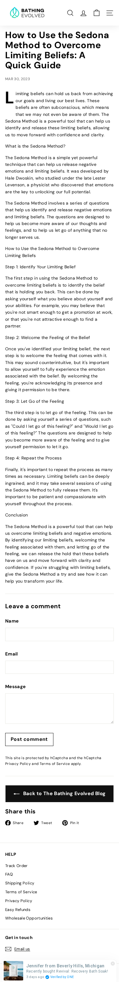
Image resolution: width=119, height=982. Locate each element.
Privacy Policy (18, 763)
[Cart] (96, 13)
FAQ (9, 874)
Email (11, 654)
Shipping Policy (19, 883)
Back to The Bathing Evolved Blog (64, 793)
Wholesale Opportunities (29, 918)
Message (15, 687)
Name (12, 621)
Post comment (29, 739)
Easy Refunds (18, 909)
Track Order (16, 865)
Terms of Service (55, 763)
